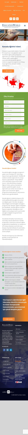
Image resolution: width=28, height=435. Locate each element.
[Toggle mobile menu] (25, 25)
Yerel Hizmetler (6, 373)
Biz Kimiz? (18, 329)
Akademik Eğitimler (7, 367)
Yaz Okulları (18, 342)
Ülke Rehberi (6, 376)
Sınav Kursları (6, 370)
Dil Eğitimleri (6, 361)
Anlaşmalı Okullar (20, 336)
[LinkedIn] (11, 350)
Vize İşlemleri (6, 379)
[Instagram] (7, 350)
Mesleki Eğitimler (7, 364)
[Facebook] (4, 350)
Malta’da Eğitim (19, 339)
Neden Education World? (20, 332)
